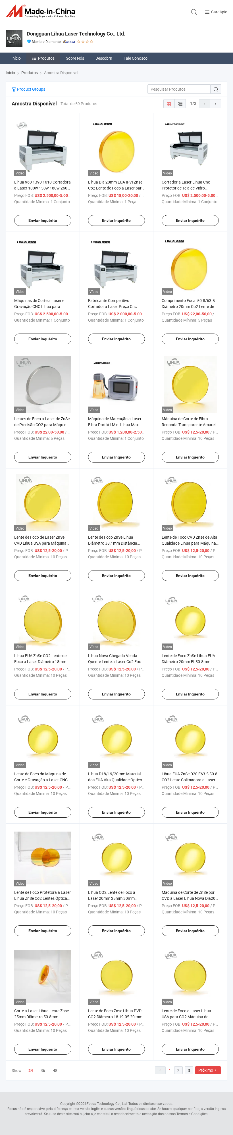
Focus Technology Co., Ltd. (107, 1103)
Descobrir (103, 58)
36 (43, 1070)
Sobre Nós (75, 58)
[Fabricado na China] (41, 11)
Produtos (46, 58)
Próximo (205, 1070)
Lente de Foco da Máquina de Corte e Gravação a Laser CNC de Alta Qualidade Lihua (41, 779)
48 (55, 1070)
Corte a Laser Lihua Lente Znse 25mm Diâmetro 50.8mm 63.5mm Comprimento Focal (41, 1016)
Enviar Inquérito (42, 220)
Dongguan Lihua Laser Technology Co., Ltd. (76, 34)
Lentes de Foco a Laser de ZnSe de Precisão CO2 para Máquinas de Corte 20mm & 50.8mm (42, 424)
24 (30, 1070)
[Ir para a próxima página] (215, 103)
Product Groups (30, 89)
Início (16, 58)
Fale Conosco (135, 58)
